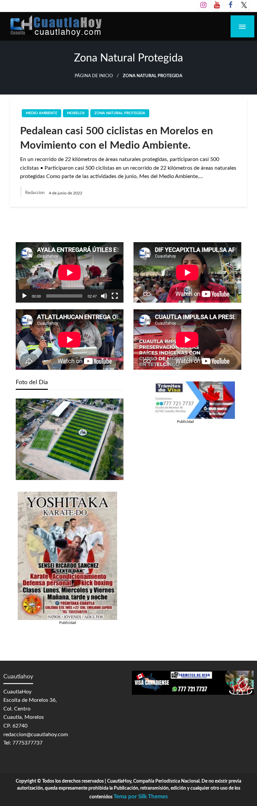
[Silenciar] (104, 296)
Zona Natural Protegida (119, 113)
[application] (69, 272)
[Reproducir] (24, 296)
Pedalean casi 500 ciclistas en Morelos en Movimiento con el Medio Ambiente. (116, 138)
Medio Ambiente (41, 113)
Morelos (76, 113)
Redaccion (35, 193)
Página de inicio (94, 76)
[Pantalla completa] (114, 296)
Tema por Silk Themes (140, 796)
